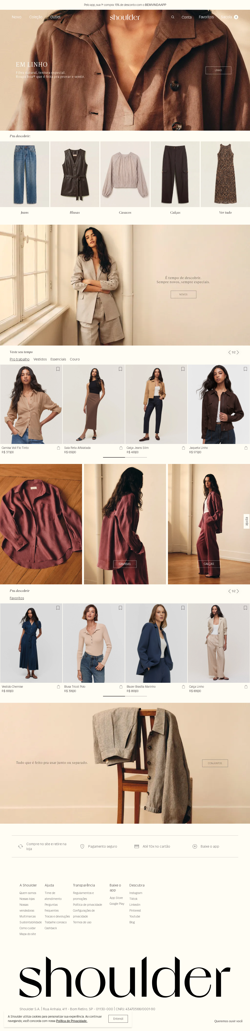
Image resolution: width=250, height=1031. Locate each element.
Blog (132, 922)
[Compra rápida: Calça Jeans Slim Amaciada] (183, 447)
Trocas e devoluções (57, 916)
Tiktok (133, 899)
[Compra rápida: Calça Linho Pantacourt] (245, 686)
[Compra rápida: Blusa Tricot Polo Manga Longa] (120, 686)
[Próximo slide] (237, 349)
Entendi (118, 1018)
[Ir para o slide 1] (114, 457)
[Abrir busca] (172, 17)
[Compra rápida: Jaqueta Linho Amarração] (245, 447)
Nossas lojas (27, 899)
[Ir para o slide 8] (136, 457)
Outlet (55, 17)
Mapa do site (28, 934)
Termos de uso (82, 922)
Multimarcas (28, 916)
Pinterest (135, 910)
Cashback (51, 928)
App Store (116, 898)
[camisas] (125, 524)
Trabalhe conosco (56, 922)
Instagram (135, 893)
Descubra (137, 885)
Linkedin (134, 904)
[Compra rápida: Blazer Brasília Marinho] (183, 686)
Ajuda (49, 885)
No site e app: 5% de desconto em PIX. (125, 5)
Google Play (117, 903)
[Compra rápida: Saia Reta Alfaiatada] (120, 447)
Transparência (84, 885)
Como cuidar (28, 928)
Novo (16, 16)
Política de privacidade (87, 904)
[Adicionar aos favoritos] (58, 369)
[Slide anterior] (229, 349)
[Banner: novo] (125, 285)
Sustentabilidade (31, 922)
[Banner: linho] (125, 70)
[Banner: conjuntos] (125, 763)
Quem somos (28, 893)
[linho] (41, 524)
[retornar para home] (125, 17)
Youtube (134, 916)
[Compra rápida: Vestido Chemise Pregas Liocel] (58, 686)
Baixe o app (115, 887)
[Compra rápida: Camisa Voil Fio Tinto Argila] (58, 447)
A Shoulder (28, 885)
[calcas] (209, 524)
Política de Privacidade (71, 1021)
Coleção (35, 17)
